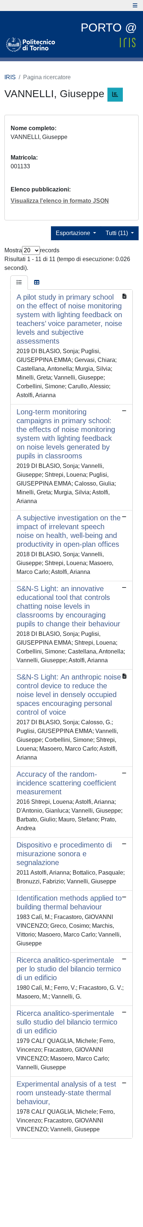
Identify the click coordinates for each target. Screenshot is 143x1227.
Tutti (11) (117, 233)
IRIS (10, 77)
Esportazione (74, 233)
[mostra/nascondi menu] (135, 5)
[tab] (19, 282)
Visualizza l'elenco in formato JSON (60, 201)
